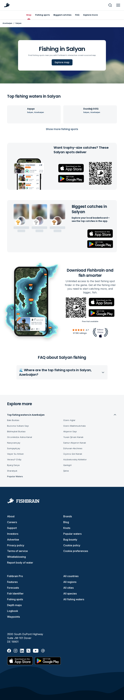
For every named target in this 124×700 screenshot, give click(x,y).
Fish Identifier (15, 593)
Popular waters (72, 533)
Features (12, 582)
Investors (12, 533)
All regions (69, 582)
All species (70, 593)
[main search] (110, 5)
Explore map (62, 62)
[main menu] (118, 5)
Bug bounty (70, 539)
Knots (66, 528)
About (11, 516)
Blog (66, 522)
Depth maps (14, 605)
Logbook (12, 611)
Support (12, 528)
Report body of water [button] (20, 562)
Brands (67, 516)
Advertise (13, 539)
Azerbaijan (7, 23)
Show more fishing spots (62, 129)
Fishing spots (15, 599)
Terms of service (17, 551)
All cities (68, 587)
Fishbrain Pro (15, 576)
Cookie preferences (75, 551)
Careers (12, 522)
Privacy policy (15, 545)
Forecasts (13, 587)
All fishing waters (73, 599)
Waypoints (13, 616)
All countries (70, 576)
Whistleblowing (16, 556)
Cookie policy (71, 545)
